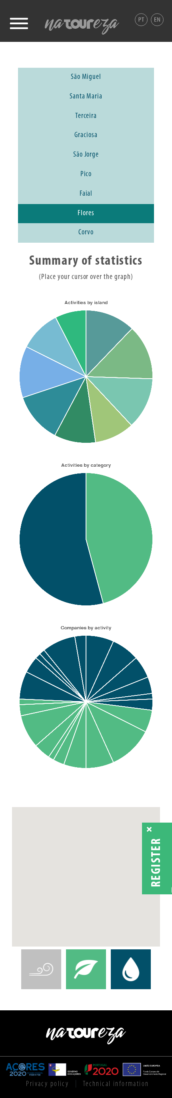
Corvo (86, 232)
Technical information (116, 1084)
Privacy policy (47, 1084)
